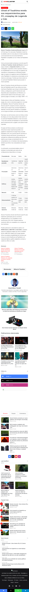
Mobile (12, 582)
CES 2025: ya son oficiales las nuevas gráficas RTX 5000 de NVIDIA (17, 525)
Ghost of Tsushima (19, 269)
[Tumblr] (11, 274)
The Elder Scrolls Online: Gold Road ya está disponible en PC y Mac (7, 362)
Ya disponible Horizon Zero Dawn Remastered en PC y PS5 (7, 347)
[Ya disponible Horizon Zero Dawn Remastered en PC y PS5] (7, 340)
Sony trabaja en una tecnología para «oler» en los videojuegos (21, 347)
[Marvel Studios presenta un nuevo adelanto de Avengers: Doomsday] (5, 420)
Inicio (3, 4)
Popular (13, 413)
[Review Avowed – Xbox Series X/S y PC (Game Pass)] (5, 506)
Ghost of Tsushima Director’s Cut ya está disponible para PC (19, 250)
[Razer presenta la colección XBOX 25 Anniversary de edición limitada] (5, 433)
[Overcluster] (9, 1)
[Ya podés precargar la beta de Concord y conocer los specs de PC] (21, 356)
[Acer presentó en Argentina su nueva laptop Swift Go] (5, 512)
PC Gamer (16, 580)
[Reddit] (14, 274)
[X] (6, 274)
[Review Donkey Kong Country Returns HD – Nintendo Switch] (5, 532)
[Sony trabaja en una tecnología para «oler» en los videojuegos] (21, 340)
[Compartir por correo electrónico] (17, 274)
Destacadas (8, 269)
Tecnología (4, 580)
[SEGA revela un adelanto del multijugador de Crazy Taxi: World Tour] (5, 426)
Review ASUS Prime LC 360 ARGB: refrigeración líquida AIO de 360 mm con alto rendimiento (18, 518)
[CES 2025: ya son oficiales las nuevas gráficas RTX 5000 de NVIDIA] (5, 525)
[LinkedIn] (9, 274)
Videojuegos (8, 4)
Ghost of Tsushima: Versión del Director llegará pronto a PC (5, 250)
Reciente (5, 413)
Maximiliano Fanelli (6, 22)
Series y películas (23, 580)
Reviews (16, 582)
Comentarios (22, 413)
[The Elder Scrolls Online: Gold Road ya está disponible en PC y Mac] (7, 356)
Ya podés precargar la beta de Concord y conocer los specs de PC (21, 363)
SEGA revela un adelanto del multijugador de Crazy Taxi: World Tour (18, 426)
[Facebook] (3, 274)
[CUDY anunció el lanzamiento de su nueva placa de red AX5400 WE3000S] (7, 468)
